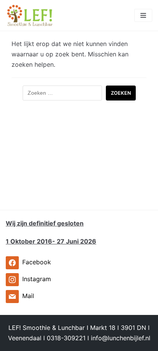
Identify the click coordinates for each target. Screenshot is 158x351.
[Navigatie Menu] (143, 15)
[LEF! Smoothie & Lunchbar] (30, 15)
